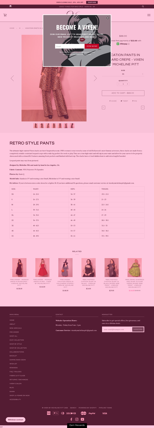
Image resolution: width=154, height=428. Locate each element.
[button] (107, 17)
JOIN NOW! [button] (92, 46)
